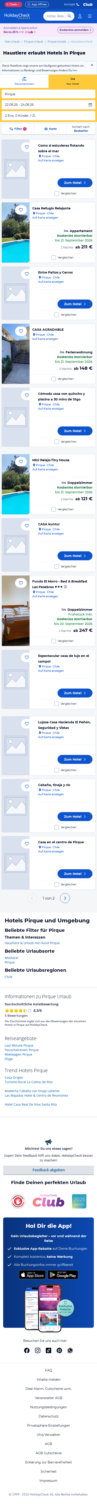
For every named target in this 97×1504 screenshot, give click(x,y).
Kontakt (69, 4)
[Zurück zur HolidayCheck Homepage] (17, 16)
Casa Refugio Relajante (51, 208)
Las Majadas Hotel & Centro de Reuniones (36, 1095)
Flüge (9, 1059)
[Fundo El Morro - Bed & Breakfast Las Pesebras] (16, 611)
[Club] (29, 32)
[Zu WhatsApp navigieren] (70, 1350)
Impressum (48, 1481)
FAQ (48, 1370)
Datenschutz (49, 1416)
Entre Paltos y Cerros (55, 272)
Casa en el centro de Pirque (61, 842)
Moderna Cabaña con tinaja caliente (32, 1091)
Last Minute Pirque (19, 1045)
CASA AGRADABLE (48, 330)
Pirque (10, 962)
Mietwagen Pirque (18, 1054)
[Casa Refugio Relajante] (16, 232)
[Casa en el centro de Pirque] (16, 862)
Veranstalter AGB (48, 1398)
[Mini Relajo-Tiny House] (16, 484)
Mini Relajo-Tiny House (50, 460)
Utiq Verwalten (48, 1435)
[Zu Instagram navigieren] (37, 1350)
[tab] (24, 81)
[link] (79, 16)
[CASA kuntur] (16, 545)
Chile (8, 977)
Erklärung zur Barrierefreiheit (48, 1462)
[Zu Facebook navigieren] (26, 1350)
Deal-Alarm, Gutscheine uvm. (48, 1389)
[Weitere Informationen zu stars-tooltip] (65, 587)
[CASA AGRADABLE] (16, 354)
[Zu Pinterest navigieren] (59, 1350)
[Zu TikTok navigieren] (48, 1350)
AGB (48, 1444)
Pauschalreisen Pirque (22, 1050)
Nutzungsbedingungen (48, 1407)
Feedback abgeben (48, 1169)
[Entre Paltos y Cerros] (16, 293)
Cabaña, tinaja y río (54, 785)
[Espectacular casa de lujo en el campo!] (16, 679)
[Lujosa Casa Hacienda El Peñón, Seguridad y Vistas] (16, 745)
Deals (11, 4)
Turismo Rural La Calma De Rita (29, 1082)
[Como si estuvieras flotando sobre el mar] (16, 169)
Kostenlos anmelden (74, 30)
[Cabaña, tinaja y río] (16, 805)
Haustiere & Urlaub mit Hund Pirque (32, 943)
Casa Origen (14, 1077)
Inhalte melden (48, 1380)
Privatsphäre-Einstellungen (48, 1426)
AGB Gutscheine (49, 1453)
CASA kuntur (49, 524)
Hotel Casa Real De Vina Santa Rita (31, 1104)
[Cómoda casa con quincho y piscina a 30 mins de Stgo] (16, 417)
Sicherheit (49, 1471)
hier (75, 70)
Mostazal (11, 958)
